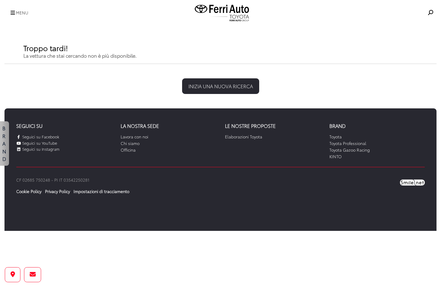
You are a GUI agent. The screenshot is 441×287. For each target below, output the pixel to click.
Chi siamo (130, 143)
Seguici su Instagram (40, 149)
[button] (18, 13)
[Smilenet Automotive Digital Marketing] (412, 182)
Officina (128, 150)
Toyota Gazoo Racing (349, 150)
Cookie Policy (28, 191)
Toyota (335, 137)
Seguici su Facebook (40, 136)
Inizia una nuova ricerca (220, 86)
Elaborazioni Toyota (243, 137)
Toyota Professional (347, 143)
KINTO (335, 156)
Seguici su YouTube (39, 143)
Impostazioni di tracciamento (101, 191)
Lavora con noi (134, 137)
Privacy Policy (57, 191)
